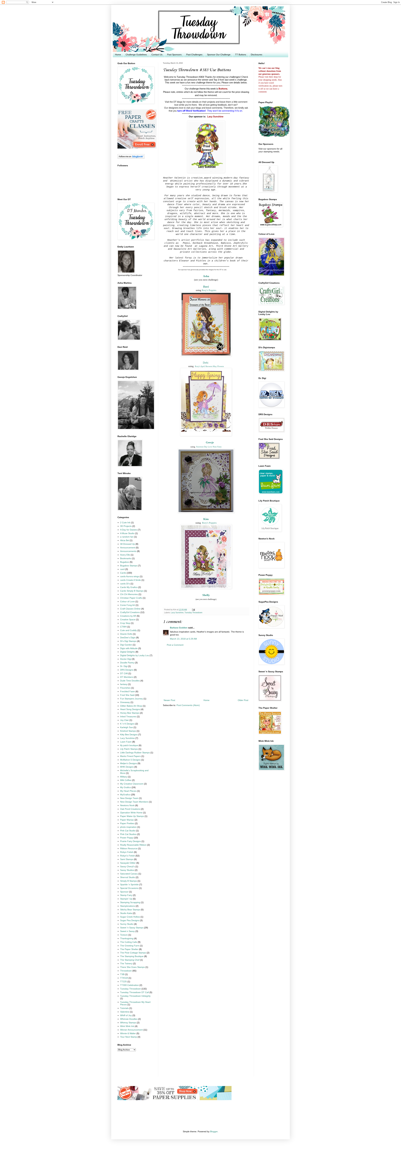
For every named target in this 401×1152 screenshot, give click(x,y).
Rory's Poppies (209, 290)
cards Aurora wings (129, 576)
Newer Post (169, 700)
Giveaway (125, 702)
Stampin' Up (126, 899)
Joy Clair (124, 720)
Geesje (210, 442)
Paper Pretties (127, 823)
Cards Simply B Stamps (131, 591)
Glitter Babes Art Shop (131, 706)
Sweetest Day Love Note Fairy (209, 447)
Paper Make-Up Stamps (132, 816)
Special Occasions (129, 888)
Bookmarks (125, 558)
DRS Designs (126, 670)
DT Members (126, 677)
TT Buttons (240, 54)
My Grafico (125, 787)
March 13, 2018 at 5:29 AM (183, 639)
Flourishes (125, 688)
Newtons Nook (127, 805)
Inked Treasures (128, 716)
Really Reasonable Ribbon (133, 845)
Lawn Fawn (126, 742)
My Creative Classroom (131, 784)
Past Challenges (194, 54)
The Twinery (126, 963)
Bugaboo (124, 562)
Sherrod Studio (127, 877)
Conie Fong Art (127, 605)
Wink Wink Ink (127, 1026)
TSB (122, 974)
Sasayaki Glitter (128, 863)
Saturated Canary (129, 874)
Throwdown (126, 971)
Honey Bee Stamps (129, 713)
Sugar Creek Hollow (130, 917)
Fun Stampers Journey (131, 699)
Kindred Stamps (128, 731)
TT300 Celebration (129, 985)
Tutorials (124, 1008)
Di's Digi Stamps (128, 641)
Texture (124, 935)
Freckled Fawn (127, 691)
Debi (205, 362)
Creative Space (127, 619)
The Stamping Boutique (131, 956)
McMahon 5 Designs (130, 760)
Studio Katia (126, 913)
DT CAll (124, 673)
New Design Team (129, 798)
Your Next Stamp (128, 1037)
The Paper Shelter (129, 949)
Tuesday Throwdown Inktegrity (135, 996)
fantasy (123, 684)
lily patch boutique (129, 745)
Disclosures (256, 54)
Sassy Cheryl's (127, 866)
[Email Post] (193, 610)
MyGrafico (125, 794)
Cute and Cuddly (128, 630)
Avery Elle (125, 555)
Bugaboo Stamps (128, 565)
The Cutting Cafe (128, 942)
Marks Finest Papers (130, 756)
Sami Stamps (126, 859)
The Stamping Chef (129, 960)
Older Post (243, 700)
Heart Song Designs (130, 709)
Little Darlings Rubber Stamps (135, 752)
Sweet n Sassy (127, 931)
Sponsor (124, 892)
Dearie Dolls (126, 634)
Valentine (124, 1012)
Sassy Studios (127, 870)
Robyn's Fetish (127, 856)
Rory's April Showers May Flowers (209, 366)
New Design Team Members (134, 802)
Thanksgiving (126, 938)
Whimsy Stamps (128, 1022)
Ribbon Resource (128, 848)
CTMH (123, 627)
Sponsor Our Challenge (218, 54)
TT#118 (124, 978)
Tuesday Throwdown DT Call (134, 992)
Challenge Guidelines (136, 54)
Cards (123, 573)
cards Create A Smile (130, 580)
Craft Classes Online (130, 609)
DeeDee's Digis (127, 637)
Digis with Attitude (129, 648)
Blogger (214, 1131)
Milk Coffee (125, 780)
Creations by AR (128, 616)
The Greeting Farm (129, 946)
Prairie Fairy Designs (130, 841)
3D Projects (126, 526)
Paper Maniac (127, 820)
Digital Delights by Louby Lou (134, 655)
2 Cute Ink (125, 522)
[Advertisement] (206, 673)
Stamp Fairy (126, 895)
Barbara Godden (178, 628)
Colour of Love (127, 601)
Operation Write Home (131, 812)
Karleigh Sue (126, 727)
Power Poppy (126, 838)
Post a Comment (175, 645)
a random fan (126, 537)
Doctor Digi (125, 659)
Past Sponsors (174, 54)
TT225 (123, 981)
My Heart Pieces (128, 791)
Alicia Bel (124, 540)
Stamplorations (127, 906)
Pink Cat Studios (128, 834)
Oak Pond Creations (130, 809)
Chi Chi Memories (129, 594)
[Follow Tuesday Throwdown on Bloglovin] (131, 158)
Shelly (206, 595)
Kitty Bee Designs (129, 734)
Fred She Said (127, 695)
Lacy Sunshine (215, 116)
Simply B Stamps (128, 881)
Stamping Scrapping (130, 902)
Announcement (127, 547)
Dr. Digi (123, 666)
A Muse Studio (127, 533)
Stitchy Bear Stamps (130, 909)
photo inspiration (128, 827)
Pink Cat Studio (127, 830)
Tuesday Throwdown (193, 612)
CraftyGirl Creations (130, 612)
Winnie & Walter (128, 1033)
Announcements (128, 551)
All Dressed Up (127, 544)
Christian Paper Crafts (131, 598)
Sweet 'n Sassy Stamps (131, 927)
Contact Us (156, 54)
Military (123, 777)
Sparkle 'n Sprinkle (129, 884)
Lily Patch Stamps (129, 749)
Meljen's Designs (128, 763)
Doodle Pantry (127, 662)
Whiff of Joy (126, 1015)
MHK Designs (127, 767)
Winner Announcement (131, 1030)
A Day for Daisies (128, 530)
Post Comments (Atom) (188, 705)
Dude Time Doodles (130, 681)
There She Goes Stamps (132, 967)
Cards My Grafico (129, 587)
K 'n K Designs (127, 724)
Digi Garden (126, 645)
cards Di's (125, 584)
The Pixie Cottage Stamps (133, 953)
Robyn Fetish (126, 852)
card (122, 569)
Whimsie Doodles (128, 1019)
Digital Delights (127, 652)
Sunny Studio (126, 924)
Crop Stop (125, 623)
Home (118, 54)
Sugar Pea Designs (129, 920)
